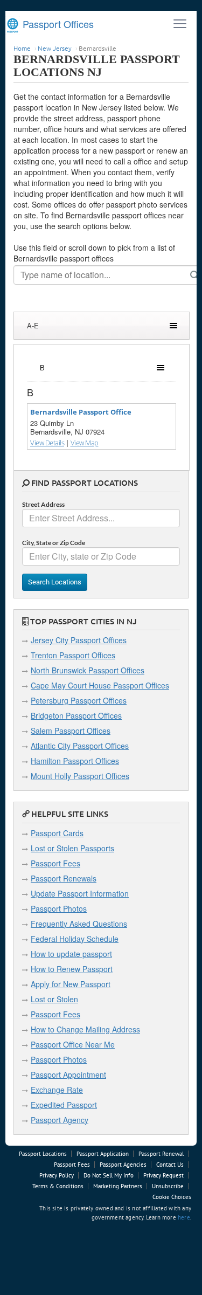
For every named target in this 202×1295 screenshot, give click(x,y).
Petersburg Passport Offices (79, 700)
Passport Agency (59, 1119)
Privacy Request (163, 1175)
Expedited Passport (64, 1104)
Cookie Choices (171, 1197)
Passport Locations (43, 1154)
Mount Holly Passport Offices (80, 775)
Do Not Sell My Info (108, 1175)
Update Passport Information (80, 893)
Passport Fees (55, 863)
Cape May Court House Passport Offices (100, 685)
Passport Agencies (123, 1164)
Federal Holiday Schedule (75, 938)
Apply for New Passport (70, 984)
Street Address (43, 504)
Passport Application (102, 1154)
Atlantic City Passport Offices (80, 745)
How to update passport (71, 953)
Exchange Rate (57, 1089)
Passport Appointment (68, 1074)
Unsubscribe (168, 1186)
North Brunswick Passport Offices (87, 670)
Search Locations (54, 582)
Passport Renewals (63, 878)
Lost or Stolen (54, 999)
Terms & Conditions (57, 1186)
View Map (85, 442)
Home (22, 48)
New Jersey (55, 48)
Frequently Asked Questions (79, 923)
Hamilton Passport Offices (75, 760)
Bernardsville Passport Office (80, 412)
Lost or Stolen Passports (72, 848)
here (184, 1217)
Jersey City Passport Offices (79, 640)
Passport (57, 24)
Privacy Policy (56, 1175)
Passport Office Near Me (73, 1044)
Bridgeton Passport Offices (76, 715)
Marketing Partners (117, 1186)
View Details (47, 442)
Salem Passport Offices (70, 730)
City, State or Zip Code (53, 543)
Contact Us (170, 1164)
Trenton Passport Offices (73, 655)
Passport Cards (57, 833)
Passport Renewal (161, 1154)
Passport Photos (59, 908)
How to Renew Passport (72, 968)
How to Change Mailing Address (85, 1029)
